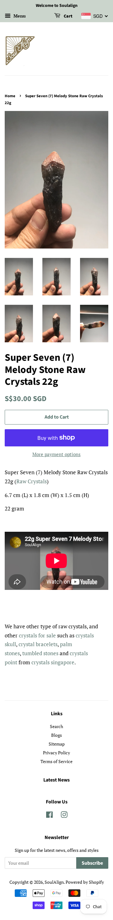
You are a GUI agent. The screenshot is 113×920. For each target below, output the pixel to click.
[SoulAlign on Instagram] (64, 816)
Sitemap (57, 744)
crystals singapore (52, 662)
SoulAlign (54, 882)
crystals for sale (37, 635)
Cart (68, 16)
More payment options (56, 454)
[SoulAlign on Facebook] (49, 816)
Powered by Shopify (85, 882)
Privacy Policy (56, 753)
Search (56, 726)
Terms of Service (56, 761)
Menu (19, 16)
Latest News (56, 780)
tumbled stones (40, 653)
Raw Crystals (31, 481)
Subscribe (92, 863)
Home (10, 96)
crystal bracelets (38, 644)
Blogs (56, 735)
